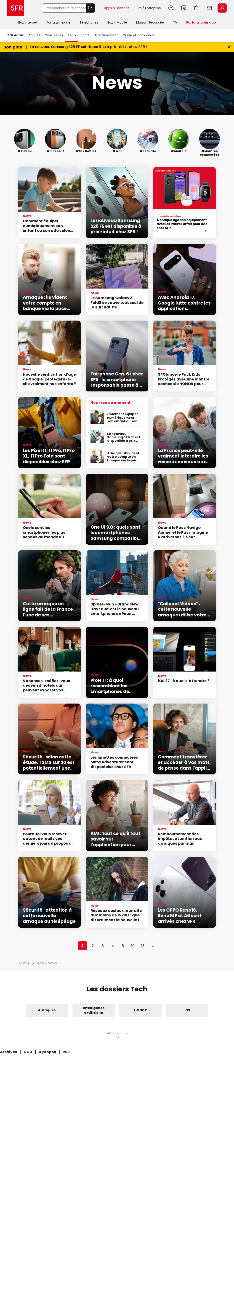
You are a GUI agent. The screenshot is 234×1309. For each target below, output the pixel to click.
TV (175, 22)
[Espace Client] (222, 8)
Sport (85, 35)
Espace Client (222, 8)
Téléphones (89, 22)
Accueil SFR (15, 8)
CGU (28, 1052)
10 (133, 945)
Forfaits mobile (58, 22)
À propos (47, 1052)
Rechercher (90, 8)
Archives (8, 1052)
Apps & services (116, 8)
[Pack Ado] (184, 202)
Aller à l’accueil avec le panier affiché (196, 8)
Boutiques (183, 8)
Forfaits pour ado (201, 22)
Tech (72, 35)
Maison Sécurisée (150, 22)
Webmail (209, 8)
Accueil (34, 35)
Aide (171, 8)
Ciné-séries (54, 35)
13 (142, 945)
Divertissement (106, 35)
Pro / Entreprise (149, 8)
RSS (66, 1052)
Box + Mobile (117, 22)
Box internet (27, 22)
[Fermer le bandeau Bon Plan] (229, 47)
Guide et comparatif (139, 35)
